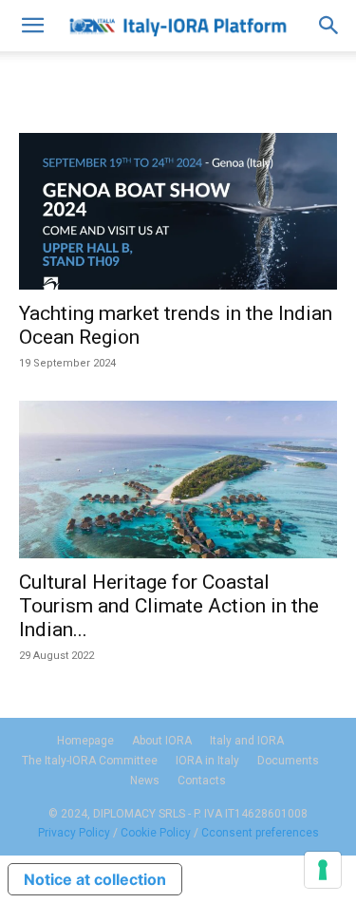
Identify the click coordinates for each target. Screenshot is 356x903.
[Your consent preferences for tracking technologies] (323, 870)
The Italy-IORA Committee (90, 760)
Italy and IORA (247, 740)
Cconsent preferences (260, 832)
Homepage (85, 740)
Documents (288, 760)
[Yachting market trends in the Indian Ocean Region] (178, 211)
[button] (32, 25)
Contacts (202, 780)
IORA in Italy (207, 760)
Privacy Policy (74, 832)
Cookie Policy (156, 832)
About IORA (162, 740)
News (144, 780)
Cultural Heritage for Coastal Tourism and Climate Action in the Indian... (169, 606)
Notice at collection (95, 879)
